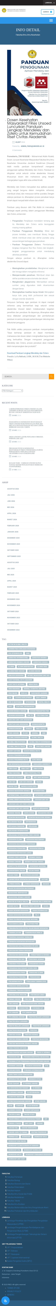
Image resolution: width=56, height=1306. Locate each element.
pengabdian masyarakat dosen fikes (22, 968)
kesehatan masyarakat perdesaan (21, 844)
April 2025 (11, 581)
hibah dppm (38, 768)
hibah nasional (14, 773)
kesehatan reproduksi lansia (20, 853)
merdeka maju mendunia (41, 902)
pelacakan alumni (15, 924)
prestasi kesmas (31, 1035)
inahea (39, 782)
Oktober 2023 (13, 624)
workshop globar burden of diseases (23, 1145)
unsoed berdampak (29, 1128)
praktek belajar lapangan (39, 1017)
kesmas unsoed (14, 862)
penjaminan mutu (15, 981)
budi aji (24, 693)
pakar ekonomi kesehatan (18, 910)
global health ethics (16, 742)
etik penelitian (42, 715)
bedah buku (33, 684)
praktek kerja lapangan (17, 1021)
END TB (30, 715)
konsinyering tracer (16, 870)
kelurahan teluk (15, 822)
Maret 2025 (12, 587)
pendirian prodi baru (16, 964)
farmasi (29, 729)
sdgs (29, 1097)
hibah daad (12, 768)
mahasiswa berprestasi (17, 893)
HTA (28, 777)
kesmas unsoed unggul (34, 862)
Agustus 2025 (13, 562)
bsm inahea (12, 693)
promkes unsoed (15, 1066)
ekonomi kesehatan (15, 715)
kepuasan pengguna (16, 826)
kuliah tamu (13, 875)
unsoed (40, 1123)
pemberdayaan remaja (33, 933)
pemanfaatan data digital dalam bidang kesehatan (28, 928)
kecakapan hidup (44, 813)
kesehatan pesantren (16, 848)
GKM (43, 733)
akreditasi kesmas (39, 658)
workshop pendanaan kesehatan (38, 1154)
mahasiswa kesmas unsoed (19, 897)
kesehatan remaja (36, 848)
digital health (43, 702)
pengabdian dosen (36, 964)
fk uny (25, 733)
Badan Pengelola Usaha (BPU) (19, 1261)
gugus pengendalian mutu (19, 755)
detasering (30, 702)
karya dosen (29, 813)
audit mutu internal (16, 684)
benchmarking (14, 689)
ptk (46, 1066)
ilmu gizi (11, 782)
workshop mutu (14, 1154)
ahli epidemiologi (15, 653)
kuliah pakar (34, 870)
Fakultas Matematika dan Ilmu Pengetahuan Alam (27, 1207)
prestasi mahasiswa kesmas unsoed (22, 1043)
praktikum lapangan (41, 1026)
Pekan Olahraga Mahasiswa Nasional (23, 919)
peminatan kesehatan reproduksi (21, 941)
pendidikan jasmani (36, 959)
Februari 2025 (13, 593)
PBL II (37, 915)
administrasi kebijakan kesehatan (21, 649)
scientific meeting (15, 1097)
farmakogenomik (15, 729)
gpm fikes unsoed (43, 746)
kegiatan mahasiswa (16, 817)
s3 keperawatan (33, 1092)
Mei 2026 (10, 507)
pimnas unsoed (14, 999)
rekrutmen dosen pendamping (20, 1075)
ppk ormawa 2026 (29, 1012)
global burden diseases (17, 737)
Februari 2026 (13, 526)
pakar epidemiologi (39, 910)
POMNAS (11, 1008)
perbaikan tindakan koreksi (19, 990)
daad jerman (41, 698)
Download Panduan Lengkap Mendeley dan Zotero (28, 353)
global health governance (39, 742)
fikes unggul (41, 729)
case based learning (39, 693)
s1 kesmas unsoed (30, 1083)
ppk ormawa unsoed (16, 1017)
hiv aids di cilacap (15, 777)
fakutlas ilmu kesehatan (18, 724)
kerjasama (33, 826)
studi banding (32, 1106)
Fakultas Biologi (13, 1180)
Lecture (44, 879)
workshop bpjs (40, 1137)
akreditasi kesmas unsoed (18, 662)
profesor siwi (14, 1057)
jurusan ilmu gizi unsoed (18, 808)
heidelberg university (42, 764)
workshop (26, 1137)
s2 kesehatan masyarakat (18, 1088)
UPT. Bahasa (12, 1251)
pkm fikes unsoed (42, 999)
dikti (10, 706)
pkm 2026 (28, 999)
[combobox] (49, 2)
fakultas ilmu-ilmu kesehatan (20, 720)
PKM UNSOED (13, 1004)
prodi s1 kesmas (43, 1052)
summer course (14, 1110)
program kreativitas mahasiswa (36, 1057)
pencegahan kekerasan (17, 955)
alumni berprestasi (25, 666)
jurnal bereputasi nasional (19, 800)
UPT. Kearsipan (13, 1254)
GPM (30, 746)
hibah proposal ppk (32, 773)
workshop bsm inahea (17, 1141)
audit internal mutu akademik (20, 680)
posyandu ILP (37, 1008)
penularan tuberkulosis (36, 981)
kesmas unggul (35, 857)
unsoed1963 (13, 1128)
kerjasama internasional (18, 831)
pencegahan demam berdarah (20, 950)
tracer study (29, 1114)
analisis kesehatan (15, 675)
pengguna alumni (36, 972)
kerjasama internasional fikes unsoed (23, 835)
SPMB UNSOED (40, 1101)
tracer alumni (14, 1114)
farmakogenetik (38, 724)
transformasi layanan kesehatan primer (24, 1119)
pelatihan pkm (32, 924)
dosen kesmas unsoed (17, 711)
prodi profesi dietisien (17, 1048)
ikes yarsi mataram (41, 777)
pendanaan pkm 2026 (16, 959)
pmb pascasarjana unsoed (32, 1004)
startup (19, 1106)
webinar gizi (13, 1137)
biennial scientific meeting (34, 689)
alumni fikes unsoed (16, 671)
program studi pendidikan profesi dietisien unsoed (28, 1061)
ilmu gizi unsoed (25, 782)
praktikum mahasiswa (17, 1030)
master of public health (18, 902)
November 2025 (13, 544)
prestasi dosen (14, 1035)
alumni (11, 666)
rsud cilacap (13, 1083)
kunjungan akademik (30, 875)
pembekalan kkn (14, 933)
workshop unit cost (16, 1159)
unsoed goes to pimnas (17, 1132)
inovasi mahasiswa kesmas (19, 791)
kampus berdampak (40, 808)
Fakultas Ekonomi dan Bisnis (18, 1184)
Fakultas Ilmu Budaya (16, 1204)
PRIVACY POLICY (14, 1291)
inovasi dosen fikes (28, 786)
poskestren (23, 1008)
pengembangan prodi (16, 972)
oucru (45, 906)
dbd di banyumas (15, 702)
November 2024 (13, 605)
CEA (9, 698)
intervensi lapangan (43, 795)
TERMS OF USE (13, 1288)
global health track (16, 746)
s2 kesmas (37, 1088)
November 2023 (13, 618)
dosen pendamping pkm (39, 711)
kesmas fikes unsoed (16, 857)
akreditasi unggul (40, 662)
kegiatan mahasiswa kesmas (39, 817)
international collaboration (19, 795)
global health (37, 737)
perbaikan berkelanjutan (18, 986)
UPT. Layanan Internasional (18, 1258)
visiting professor (38, 1132)
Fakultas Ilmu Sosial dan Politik (19, 1194)
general (35, 733)
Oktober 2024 (13, 611)
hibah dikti (25, 768)
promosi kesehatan (33, 1066)
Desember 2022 (13, 630)
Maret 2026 (12, 519)
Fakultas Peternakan (15, 1187)
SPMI (10, 1106)
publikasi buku (14, 1070)
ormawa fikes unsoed (30, 906)
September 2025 (14, 556)
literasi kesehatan (31, 884)
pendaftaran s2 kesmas (40, 955)
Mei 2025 (10, 575)
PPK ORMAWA (13, 1012)
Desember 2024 (13, 599)
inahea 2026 (12, 786)
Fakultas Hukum (13, 1191)
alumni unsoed (35, 671)
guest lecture (14, 751)
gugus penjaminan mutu (18, 760)
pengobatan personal (17, 977)
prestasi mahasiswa (40, 1039)
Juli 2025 (11, 569)
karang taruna (14, 813)
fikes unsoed (13, 733)
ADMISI (46, 12)
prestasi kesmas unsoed (18, 1039)
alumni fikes (42, 666)
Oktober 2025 (13, 550)
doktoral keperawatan (25, 706)
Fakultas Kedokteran (15, 1197)
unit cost (29, 1123)
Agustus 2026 (13, 489)
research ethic (35, 1079)
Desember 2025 (13, 538)
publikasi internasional (33, 1070)
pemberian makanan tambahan (20, 937)
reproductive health (16, 1079)
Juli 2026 (11, 495)
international (39, 791)
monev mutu (13, 906)
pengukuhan (35, 977)
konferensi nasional (38, 866)
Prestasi (33, 1030)
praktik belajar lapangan (18, 1026)
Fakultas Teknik (13, 1201)
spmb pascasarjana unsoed (19, 1101)
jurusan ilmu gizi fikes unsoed (20, 804)
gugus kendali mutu (32, 751)
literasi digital (14, 884)
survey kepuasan (32, 1110)
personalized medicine (17, 995)
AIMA (28, 653)
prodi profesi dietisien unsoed (20, 1052)
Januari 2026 (12, 532)
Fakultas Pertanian (15, 1177)
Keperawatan (31, 822)
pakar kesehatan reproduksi (19, 915)
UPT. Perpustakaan (15, 1247)
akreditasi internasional (18, 658)
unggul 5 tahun (14, 1123)
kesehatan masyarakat (35, 839)
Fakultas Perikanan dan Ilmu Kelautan (22, 1211)
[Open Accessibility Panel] (5, 1300)
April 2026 (11, 513)
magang (46, 884)
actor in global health (17, 644)
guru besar (36, 760)
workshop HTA (14, 1150)
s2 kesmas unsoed (15, 1092)
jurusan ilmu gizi (41, 800)
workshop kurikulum (32, 1150)
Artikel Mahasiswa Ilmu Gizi (38, 675)
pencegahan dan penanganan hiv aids (23, 946)
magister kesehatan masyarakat (21, 888)
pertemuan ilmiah (37, 995)
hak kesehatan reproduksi (18, 764)
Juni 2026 (11, 501)
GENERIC (10, 1295)
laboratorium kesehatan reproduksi (22, 879)
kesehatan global (15, 839)
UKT (46, 1119)
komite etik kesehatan (17, 866)
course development (23, 698)
